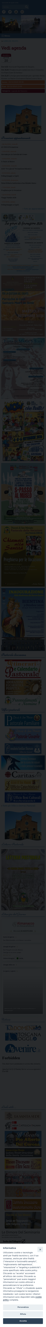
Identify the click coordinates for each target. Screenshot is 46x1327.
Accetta (23, 1321)
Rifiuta (23, 1314)
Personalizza (23, 1307)
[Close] (40, 1249)
